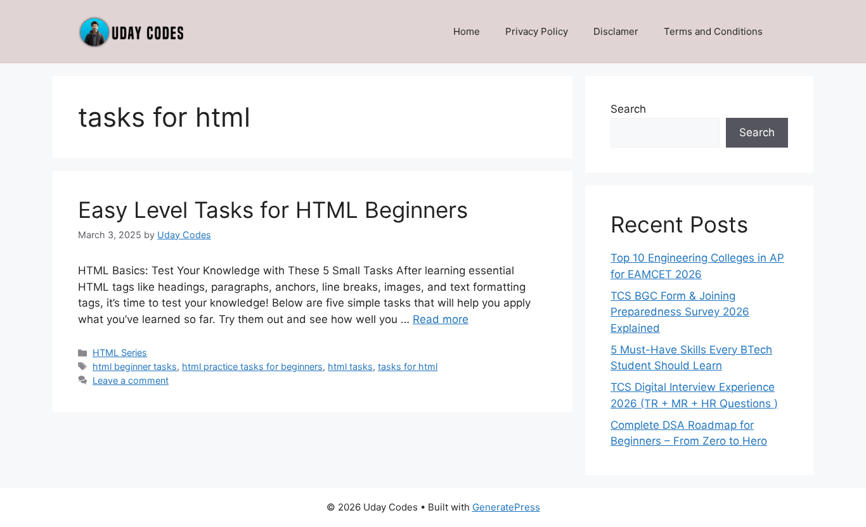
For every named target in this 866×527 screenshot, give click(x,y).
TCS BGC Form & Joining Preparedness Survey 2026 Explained (680, 311)
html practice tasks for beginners (252, 366)
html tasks (350, 366)
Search (628, 109)
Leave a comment (131, 380)
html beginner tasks (135, 366)
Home (466, 31)
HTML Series (120, 352)
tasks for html (407, 366)
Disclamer (615, 31)
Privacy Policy (536, 31)
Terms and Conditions (713, 31)
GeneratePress (506, 507)
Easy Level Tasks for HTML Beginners (273, 209)
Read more (441, 319)
